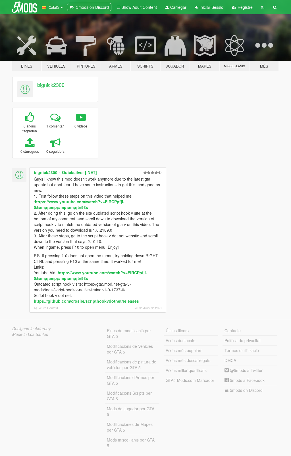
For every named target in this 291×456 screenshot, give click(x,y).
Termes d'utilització (242, 350)
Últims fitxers (177, 330)
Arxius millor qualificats (186, 370)
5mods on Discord (246, 390)
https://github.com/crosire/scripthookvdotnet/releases (86, 301)
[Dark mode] (263, 7)
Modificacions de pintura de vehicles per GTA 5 (131, 364)
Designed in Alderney (31, 328)
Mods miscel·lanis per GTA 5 (131, 442)
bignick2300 (51, 84)
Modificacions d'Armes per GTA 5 (130, 380)
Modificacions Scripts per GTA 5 (129, 395)
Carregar (177, 7)
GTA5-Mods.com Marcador (190, 380)
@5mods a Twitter (246, 370)
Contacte (233, 330)
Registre (244, 7)
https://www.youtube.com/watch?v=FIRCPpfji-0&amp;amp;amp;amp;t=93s (79, 204)
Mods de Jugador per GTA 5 (130, 411)
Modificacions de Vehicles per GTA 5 (130, 349)
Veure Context (48, 308)
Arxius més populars (184, 350)
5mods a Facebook (247, 380)
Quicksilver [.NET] (79, 172)
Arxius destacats (180, 340)
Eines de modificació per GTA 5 (129, 333)
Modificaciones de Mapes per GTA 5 (130, 427)
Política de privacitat (243, 340)
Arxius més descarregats (188, 360)
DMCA (230, 360)
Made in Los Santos (30, 334)
